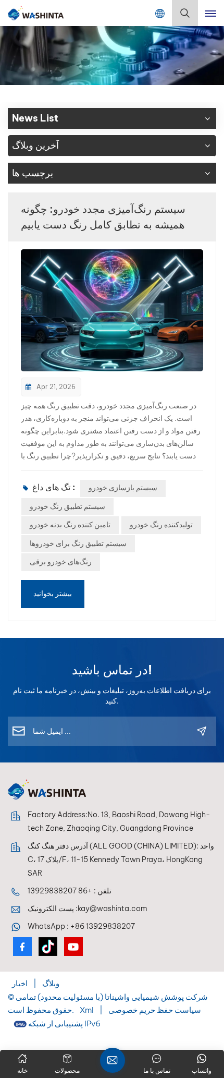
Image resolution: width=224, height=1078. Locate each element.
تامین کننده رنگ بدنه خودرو (70, 524)
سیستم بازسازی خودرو (123, 487)
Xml (87, 1010)
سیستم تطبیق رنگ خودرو (67, 506)
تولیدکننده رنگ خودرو (161, 524)
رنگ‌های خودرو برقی (61, 561)
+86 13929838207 (60, 890)
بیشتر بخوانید (52, 593)
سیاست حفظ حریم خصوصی (154, 1010)
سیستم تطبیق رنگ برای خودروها (78, 543)
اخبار (20, 983)
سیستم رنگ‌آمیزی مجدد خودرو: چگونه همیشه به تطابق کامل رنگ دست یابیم (103, 216)
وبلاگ (50, 983)
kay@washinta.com (112, 908)
